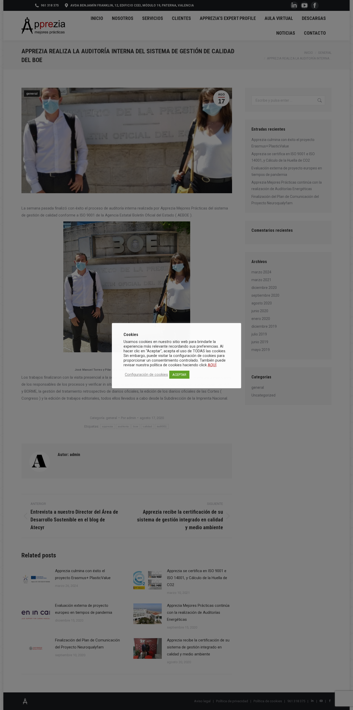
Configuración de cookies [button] (146, 374)
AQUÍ (212, 365)
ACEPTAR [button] (179, 375)
